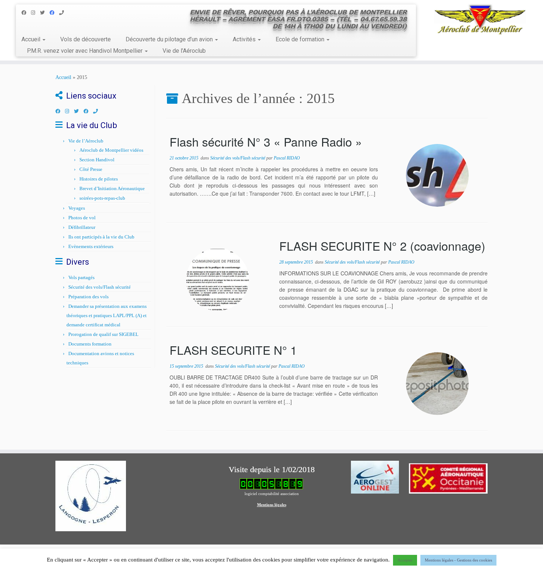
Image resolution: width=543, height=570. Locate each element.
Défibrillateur (81, 227)
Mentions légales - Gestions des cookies (458, 560)
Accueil (31, 39)
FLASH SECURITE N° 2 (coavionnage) (382, 245)
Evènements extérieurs (90, 246)
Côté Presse (90, 169)
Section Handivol (97, 159)
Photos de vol (82, 217)
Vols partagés (81, 277)
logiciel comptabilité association (272, 493)
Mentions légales (271, 504)
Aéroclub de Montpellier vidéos (111, 150)
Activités (245, 39)
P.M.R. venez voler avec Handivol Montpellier (85, 50)
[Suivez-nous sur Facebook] (26, 13)
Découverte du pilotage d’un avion (170, 39)
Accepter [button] (405, 560)
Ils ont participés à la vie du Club (101, 237)
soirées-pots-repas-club (102, 198)
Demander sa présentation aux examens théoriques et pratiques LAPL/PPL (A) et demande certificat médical (106, 315)
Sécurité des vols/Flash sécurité (99, 287)
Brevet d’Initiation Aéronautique (112, 188)
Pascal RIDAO (287, 158)
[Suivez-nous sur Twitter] (44, 13)
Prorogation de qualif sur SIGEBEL (103, 334)
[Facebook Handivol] (54, 13)
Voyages (76, 208)
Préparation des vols (88, 296)
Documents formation (90, 344)
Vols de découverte (85, 39)
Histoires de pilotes (98, 179)
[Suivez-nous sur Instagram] (35, 13)
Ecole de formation (301, 39)
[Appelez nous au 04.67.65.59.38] (64, 13)
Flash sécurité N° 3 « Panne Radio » (266, 141)
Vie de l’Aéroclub (184, 50)
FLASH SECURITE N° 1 (233, 349)
